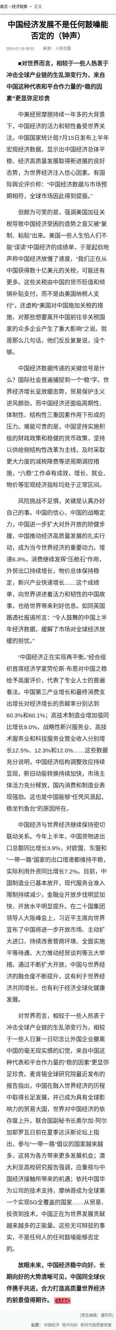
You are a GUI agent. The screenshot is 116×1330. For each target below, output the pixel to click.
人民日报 (63, 48)
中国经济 (51, 1325)
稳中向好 (70, 1325)
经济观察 (19, 7)
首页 (4, 7)
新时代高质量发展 (96, 1325)
